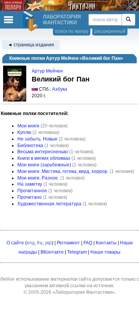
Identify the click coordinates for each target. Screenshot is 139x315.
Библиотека (30, 145)
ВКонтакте (52, 252)
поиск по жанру (71, 31)
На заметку (29, 184)
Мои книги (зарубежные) (44, 165)
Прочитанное (32, 190)
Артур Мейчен (47, 71)
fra (39, 243)
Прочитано (29, 197)
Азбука (59, 89)
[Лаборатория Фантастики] (31, 21)
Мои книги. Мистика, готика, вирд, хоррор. (62, 171)
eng (31, 243)
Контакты (106, 243)
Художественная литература (49, 204)
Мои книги (28, 126)
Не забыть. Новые (37, 139)
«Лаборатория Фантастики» (84, 292)
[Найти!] (128, 19)
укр (48, 243)
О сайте (15, 243)
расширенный (109, 31)
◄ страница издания (31, 44)
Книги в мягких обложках (43, 158)
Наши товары (105, 252)
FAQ (87, 243)
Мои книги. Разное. (38, 178)
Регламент (68, 243)
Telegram (77, 252)
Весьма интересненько (42, 151)
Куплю (24, 132)
